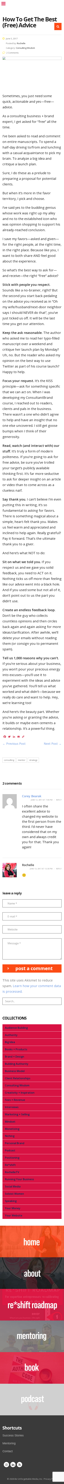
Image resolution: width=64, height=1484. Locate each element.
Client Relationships (17, 1078)
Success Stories (13, 1435)
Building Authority (16, 1064)
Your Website (13, 1215)
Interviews (12, 1107)
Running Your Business (19, 1179)
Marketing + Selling (17, 1114)
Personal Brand (14, 1143)
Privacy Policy (50, 1478)
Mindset (10, 1121)
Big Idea (10, 1042)
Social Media (13, 1186)
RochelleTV (12, 1172)
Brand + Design (14, 1056)
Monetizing (12, 1129)
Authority (11, 1035)
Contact (7, 1451)
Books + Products (16, 1049)
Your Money (12, 1208)
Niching (9, 1136)
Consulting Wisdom (17, 1085)
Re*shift (10, 1165)
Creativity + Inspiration (19, 1092)
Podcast (10, 1150)
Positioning (12, 1157)
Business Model (15, 1071)
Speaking (11, 1201)
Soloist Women (14, 1194)
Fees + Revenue (15, 1100)
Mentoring (9, 1443)
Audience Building (16, 1028)
